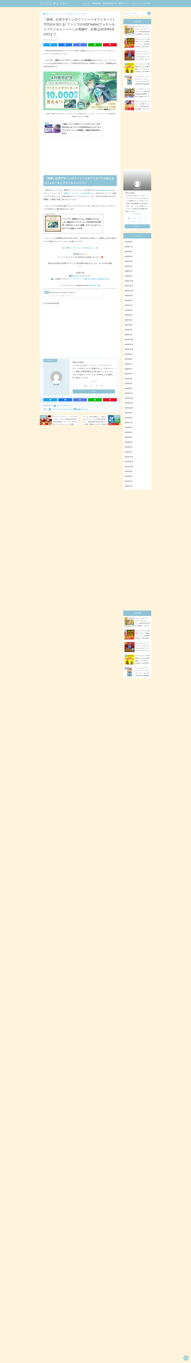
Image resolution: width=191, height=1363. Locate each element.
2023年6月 (128, 427)
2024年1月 (128, 393)
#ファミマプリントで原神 (78, 279)
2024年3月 (128, 383)
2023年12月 (129, 398)
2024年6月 (128, 369)
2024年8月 (128, 359)
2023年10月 (129, 408)
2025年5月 (128, 315)
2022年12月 (129, 457)
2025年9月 (128, 296)
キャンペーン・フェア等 (140, 3)
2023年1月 (128, 452)
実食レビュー (124, 3)
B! (80, 45)
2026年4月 (128, 261)
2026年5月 (128, 256)
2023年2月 (128, 447)
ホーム (48, 14)
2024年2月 (128, 388)
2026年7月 (128, 247)
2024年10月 (129, 349)
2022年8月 (128, 476)
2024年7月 (128, 364)
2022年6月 (128, 486)
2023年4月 (128, 437)
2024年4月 (128, 379)
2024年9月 (128, 354)
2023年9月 (128, 413)
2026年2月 (128, 271)
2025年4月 (128, 320)
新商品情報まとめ (109, 3)
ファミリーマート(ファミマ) (62, 409)
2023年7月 (128, 423)
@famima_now (105, 190)
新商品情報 (96, 3)
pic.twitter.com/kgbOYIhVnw (98, 279)
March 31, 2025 (94, 285)
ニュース (86, 3)
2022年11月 (129, 462)
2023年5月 (128, 432)
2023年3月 (128, 442)
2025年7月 (128, 305)
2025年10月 (129, 291)
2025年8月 (128, 300)
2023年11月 (129, 403)
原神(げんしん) (82, 409)
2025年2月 (128, 330)
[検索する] (149, 13)
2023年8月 (128, 418)
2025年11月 (129, 286)
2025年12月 (129, 281)
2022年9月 (128, 471)
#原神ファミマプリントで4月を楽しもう (79, 193)
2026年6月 (128, 252)
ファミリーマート (80, 14)
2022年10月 (129, 467)
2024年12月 (129, 340)
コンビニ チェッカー (54, 3)
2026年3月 (128, 266)
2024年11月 (129, 344)
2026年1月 (128, 276)
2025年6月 (128, 310)
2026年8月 (128, 242)
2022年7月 (128, 481)
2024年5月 (128, 374)
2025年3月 (128, 325)
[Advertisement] (80, 154)
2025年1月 (128, 335)
